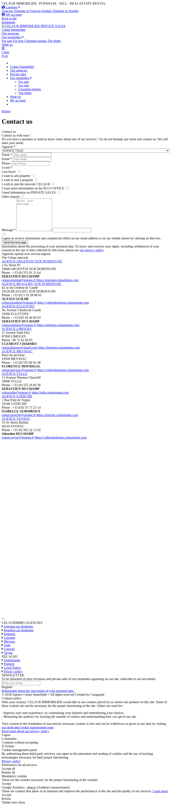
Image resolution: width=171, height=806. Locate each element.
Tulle (7, 645)
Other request (11, 196)
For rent (23, 85)
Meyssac (9, 641)
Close (5, 52)
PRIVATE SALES (53, 26)
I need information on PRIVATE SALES (29, 192)
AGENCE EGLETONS (18, 306)
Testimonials (12, 660)
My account (18, 100)
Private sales (18, 74)
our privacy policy (91, 250)
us (7, 44)
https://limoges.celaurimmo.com (59, 347)
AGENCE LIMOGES (16, 329)
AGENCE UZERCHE (17, 396)
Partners (9, 664)
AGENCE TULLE (14, 374)
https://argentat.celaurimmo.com (57, 280)
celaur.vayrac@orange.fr (18, 437)
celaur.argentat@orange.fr (19, 280)
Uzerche (9, 649)
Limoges (9, 637)
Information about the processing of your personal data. (38, 691)
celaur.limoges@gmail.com (19, 347)
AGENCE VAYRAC (16, 418)
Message (9, 230)
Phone (6, 163)
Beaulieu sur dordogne (19, 630)
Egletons (9, 634)
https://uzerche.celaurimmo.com (57, 415)
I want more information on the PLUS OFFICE (33, 188)
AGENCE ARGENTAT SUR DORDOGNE (32, 261)
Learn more (160, 791)
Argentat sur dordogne (18, 626)
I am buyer (9, 171)
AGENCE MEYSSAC (17, 351)
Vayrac (8, 652)
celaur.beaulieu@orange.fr (19, 302)
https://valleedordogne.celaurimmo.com (63, 302)
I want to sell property (16, 176)
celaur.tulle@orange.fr (16, 392)
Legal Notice (12, 667)
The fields (24, 93)
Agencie (8, 146)
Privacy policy (13, 671)
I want (7, 167)
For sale (23, 81)
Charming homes (29, 89)
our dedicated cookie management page (28, 727)
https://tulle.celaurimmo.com (50, 392)
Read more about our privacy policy (25, 731)
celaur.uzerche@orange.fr (18, 415)
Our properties (11, 37)
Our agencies (10, 33)
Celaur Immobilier (14, 29)
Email (7, 159)
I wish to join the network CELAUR (26, 184)
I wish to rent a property (18, 180)
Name (7, 154)
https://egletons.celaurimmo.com (58, 325)
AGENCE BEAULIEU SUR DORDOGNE (31, 284)
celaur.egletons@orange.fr (19, 325)
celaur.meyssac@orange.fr (19, 370)
